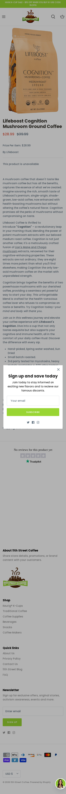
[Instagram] (38, 422)
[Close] (58, 369)
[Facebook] (33, 422)
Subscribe (33, 412)
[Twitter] (28, 422)
